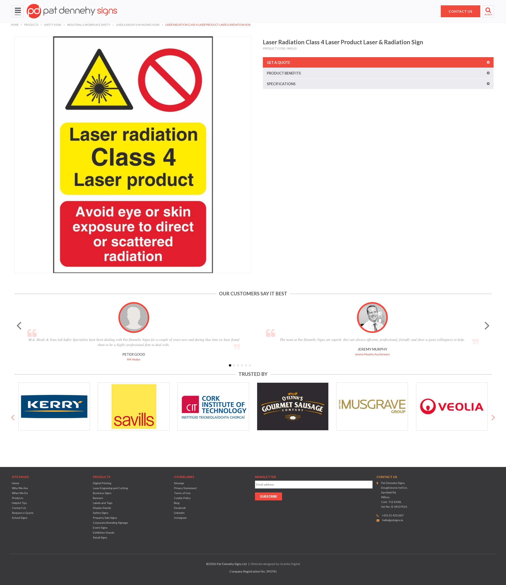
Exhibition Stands (103, 532)
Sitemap (179, 483)
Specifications (281, 84)
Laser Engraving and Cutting (110, 488)
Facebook (180, 507)
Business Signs (102, 493)
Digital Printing (102, 483)
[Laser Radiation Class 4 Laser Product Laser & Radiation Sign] (133, 154)
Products (31, 24)
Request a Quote (22, 512)
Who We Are (20, 488)
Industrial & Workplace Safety (88, 24)
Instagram (180, 517)
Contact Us (19, 507)
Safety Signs (52, 24)
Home (15, 24)
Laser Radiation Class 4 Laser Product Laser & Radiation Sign (207, 24)
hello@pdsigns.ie (392, 520)
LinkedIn (179, 512)
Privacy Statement (185, 488)
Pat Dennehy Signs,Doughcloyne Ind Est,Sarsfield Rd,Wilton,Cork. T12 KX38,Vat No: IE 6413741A (394, 494)
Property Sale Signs (105, 517)
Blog (176, 503)
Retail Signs (100, 537)
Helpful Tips (19, 503)
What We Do (20, 493)
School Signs (19, 517)
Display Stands (102, 507)
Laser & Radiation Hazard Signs (138, 24)
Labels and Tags (102, 503)
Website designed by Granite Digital (275, 564)
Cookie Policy (182, 498)
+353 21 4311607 (393, 515)
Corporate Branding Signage (110, 522)
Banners (98, 498)
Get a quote (278, 62)
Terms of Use (182, 493)
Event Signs (100, 527)
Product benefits (284, 73)
